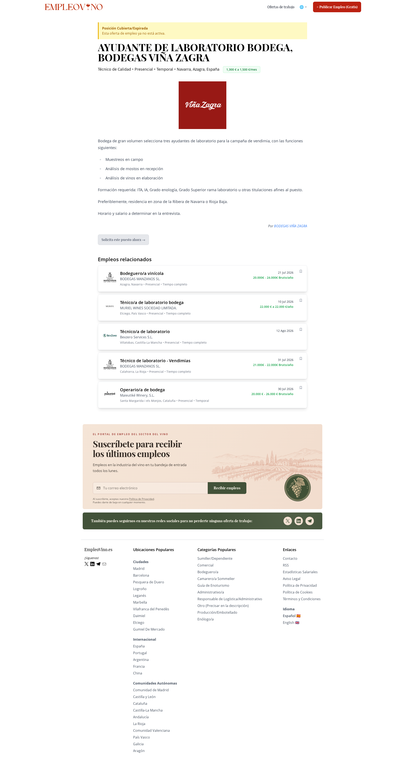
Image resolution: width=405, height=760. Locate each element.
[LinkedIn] (298, 521)
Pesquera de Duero (148, 582)
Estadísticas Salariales (300, 572)
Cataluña (140, 703)
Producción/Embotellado (217, 612)
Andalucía (141, 717)
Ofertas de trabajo (280, 7)
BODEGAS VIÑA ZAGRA (290, 226)
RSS (286, 565)
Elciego (138, 622)
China (137, 673)
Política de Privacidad (141, 499)
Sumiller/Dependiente (214, 558)
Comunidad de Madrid (151, 690)
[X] (288, 521)
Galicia (138, 744)
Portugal (140, 653)
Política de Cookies (298, 592)
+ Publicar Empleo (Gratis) (337, 7)
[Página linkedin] (93, 564)
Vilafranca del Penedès (151, 609)
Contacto (290, 558)
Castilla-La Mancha (148, 710)
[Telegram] (309, 521)
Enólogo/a (205, 619)
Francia (139, 666)
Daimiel (139, 615)
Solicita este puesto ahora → (123, 240)
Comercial (205, 565)
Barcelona (141, 575)
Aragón (139, 750)
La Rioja (139, 723)
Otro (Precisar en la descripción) (223, 605)
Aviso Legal (291, 578)
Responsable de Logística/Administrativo (229, 599)
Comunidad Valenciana (151, 730)
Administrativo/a (210, 592)
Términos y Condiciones (302, 599)
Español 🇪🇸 (292, 615)
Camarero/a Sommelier (216, 578)
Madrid (138, 568)
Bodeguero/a (207, 572)
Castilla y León (144, 696)
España (139, 646)
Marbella (140, 602)
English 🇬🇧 (291, 622)
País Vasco (141, 737)
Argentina (141, 659)
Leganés (139, 595)
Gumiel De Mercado (149, 629)
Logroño (140, 588)
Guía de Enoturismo (213, 585)
